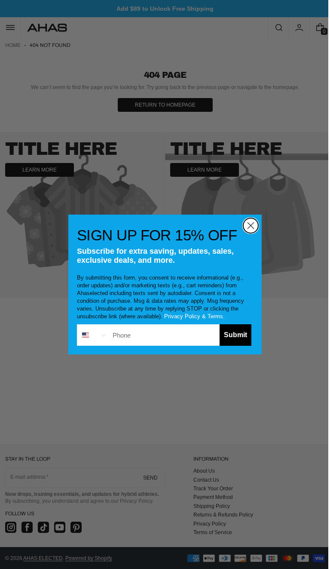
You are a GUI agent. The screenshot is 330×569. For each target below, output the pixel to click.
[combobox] (89, 335)
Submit (232, 334)
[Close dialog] (247, 225)
